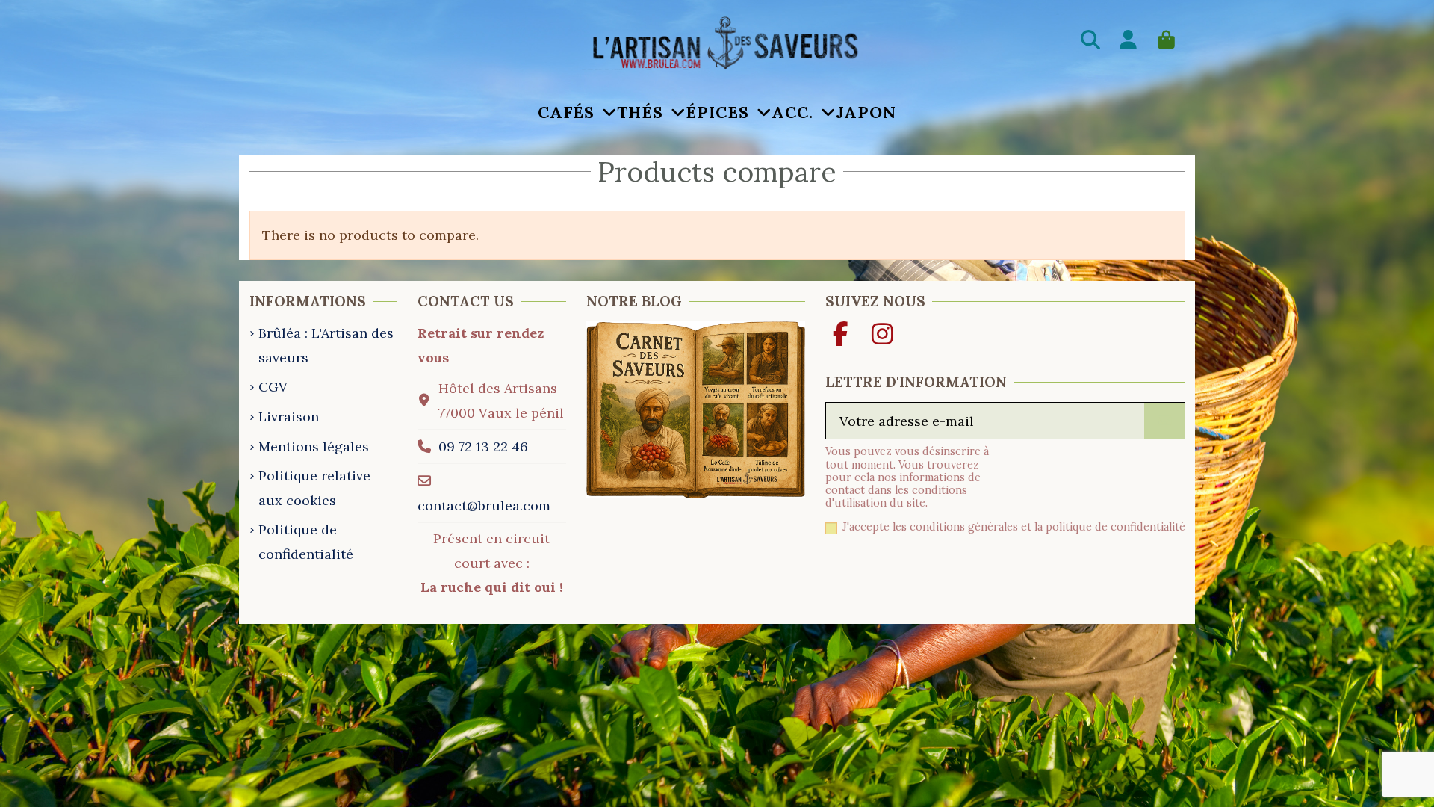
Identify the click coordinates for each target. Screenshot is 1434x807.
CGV (273, 386)
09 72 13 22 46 (483, 446)
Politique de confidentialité (305, 541)
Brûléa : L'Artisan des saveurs (326, 344)
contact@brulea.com (484, 505)
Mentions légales (313, 446)
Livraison (288, 416)
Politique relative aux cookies (314, 487)
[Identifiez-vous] (1129, 43)
